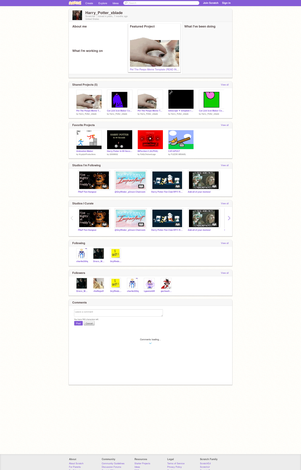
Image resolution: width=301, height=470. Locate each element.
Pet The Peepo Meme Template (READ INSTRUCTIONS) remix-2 (166, 69)
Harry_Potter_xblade (88, 113)
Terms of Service (175, 463)
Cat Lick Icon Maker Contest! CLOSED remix (211, 110)
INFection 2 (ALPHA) (148, 151)
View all (225, 84)
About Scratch (76, 463)
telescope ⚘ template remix (181, 110)
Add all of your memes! (199, 191)
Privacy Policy (174, 466)
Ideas (116, 3)
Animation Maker (84, 151)
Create (89, 3)
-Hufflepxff (98, 291)
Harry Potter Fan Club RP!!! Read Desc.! (167, 191)
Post (78, 323)
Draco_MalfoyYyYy (99, 261)
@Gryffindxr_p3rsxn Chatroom (130, 191)
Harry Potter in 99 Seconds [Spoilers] (119, 151)
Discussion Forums (111, 466)
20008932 (114, 154)
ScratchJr (205, 466)
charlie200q (82, 261)
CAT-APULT (174, 151)
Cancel (89, 323)
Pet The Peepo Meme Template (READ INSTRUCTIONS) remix (150, 110)
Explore (102, 3)
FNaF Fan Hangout (87, 191)
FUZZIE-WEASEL (178, 154)
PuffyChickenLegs (148, 154)
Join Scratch (210, 3)
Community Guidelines (113, 463)
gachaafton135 (166, 291)
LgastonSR (149, 291)
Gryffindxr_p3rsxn (116, 261)
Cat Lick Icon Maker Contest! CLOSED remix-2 (119, 110)
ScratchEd (205, 463)
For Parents (75, 466)
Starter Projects (142, 463)
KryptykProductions (87, 154)
